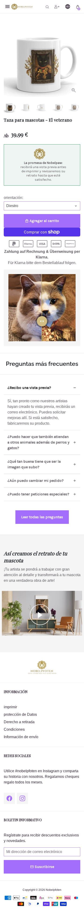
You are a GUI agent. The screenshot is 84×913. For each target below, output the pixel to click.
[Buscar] (47, 6)
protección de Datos (20, 714)
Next (75, 58)
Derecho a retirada (19, 722)
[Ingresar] (56, 6)
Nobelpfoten (53, 890)
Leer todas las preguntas (42, 517)
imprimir (10, 707)
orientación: (13, 198)
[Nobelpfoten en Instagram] (22, 798)
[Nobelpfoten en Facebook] (9, 798)
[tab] (42, 388)
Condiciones (14, 729)
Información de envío (21, 737)
